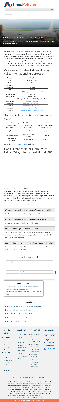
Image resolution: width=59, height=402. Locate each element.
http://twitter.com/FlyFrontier (32, 106)
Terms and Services (24, 377)
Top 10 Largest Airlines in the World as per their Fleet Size (35, 338)
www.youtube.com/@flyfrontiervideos (32, 110)
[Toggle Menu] (52, 9)
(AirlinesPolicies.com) (16, 382)
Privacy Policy (43, 377)
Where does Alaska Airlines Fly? (35, 357)
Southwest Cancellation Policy (7, 347)
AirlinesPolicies (8, 41)
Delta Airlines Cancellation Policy (8, 370)
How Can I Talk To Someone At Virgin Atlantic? (20, 310)
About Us (14, 377)
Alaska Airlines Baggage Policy (22, 352)
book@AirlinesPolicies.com (49, 340)
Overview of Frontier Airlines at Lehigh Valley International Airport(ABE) (23, 286)
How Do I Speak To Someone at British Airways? (20, 318)
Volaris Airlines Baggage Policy (22, 341)
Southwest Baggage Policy (22, 346)
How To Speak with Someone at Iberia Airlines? (20, 322)
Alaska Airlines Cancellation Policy (8, 339)
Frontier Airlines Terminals (18, 144)
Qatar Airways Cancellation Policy (8, 362)
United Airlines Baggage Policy (22, 336)
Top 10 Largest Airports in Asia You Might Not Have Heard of (35, 348)
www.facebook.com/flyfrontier (32, 103)
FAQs (7, 294)
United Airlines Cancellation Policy (8, 355)
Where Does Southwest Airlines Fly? (34, 364)
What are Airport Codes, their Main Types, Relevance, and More (24, 306)
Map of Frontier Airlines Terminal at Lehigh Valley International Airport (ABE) (24, 291)
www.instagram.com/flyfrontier (32, 108)
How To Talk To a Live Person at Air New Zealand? (20, 314)
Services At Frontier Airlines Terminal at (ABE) (17, 289)
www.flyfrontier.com (32, 101)
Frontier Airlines (19, 41)
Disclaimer (34, 377)
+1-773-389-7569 (49, 342)
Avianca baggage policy (22, 357)
